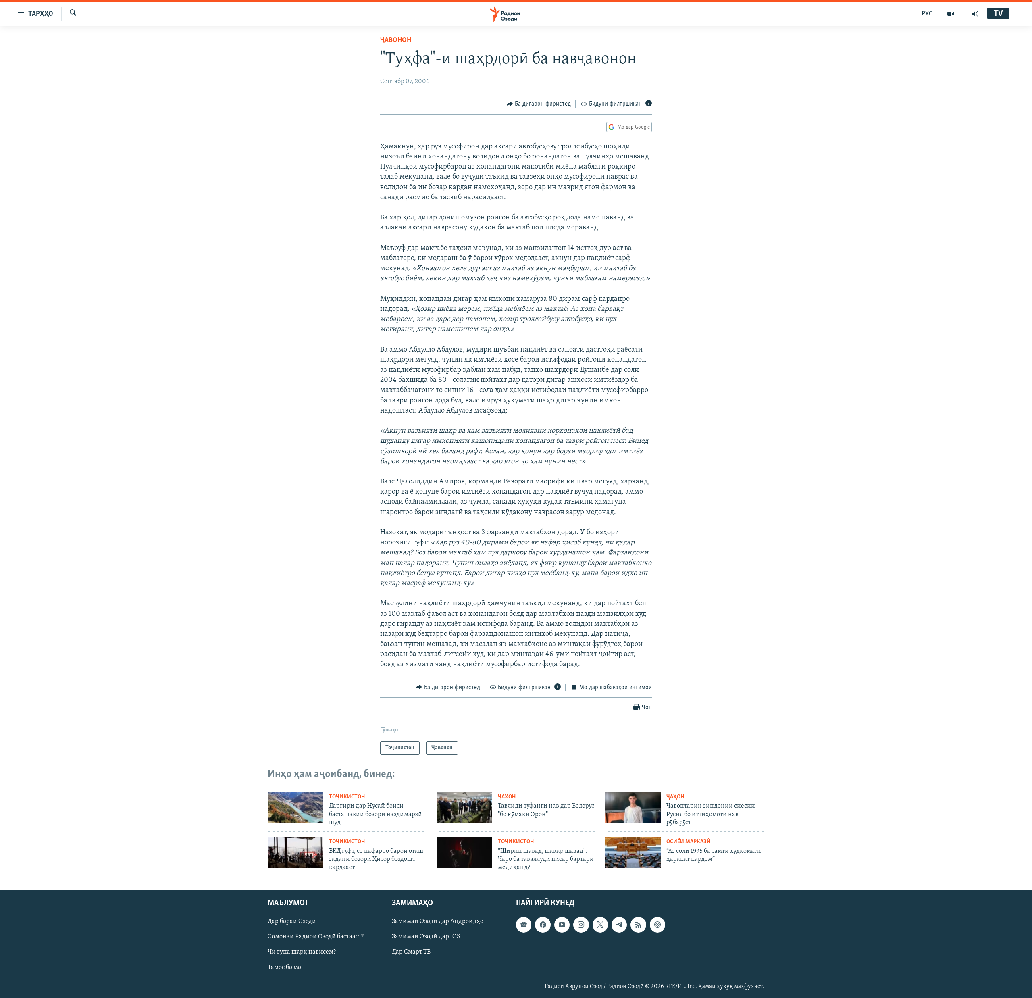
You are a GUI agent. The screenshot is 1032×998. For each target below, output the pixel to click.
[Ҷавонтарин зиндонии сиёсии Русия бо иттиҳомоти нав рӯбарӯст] (633, 807)
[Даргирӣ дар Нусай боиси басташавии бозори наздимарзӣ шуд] (295, 807)
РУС (927, 13)
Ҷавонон (395, 40)
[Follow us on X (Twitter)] (600, 924)
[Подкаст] (657, 924)
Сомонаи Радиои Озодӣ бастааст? (316, 936)
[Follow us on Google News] (523, 924)
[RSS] (638, 924)
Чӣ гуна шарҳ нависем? (302, 952)
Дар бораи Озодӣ (292, 921)
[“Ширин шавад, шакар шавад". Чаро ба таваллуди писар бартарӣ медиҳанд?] (464, 852)
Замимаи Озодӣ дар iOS (426, 936)
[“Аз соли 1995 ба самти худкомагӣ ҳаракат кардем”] (633, 852)
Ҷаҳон (507, 797)
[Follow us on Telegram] (619, 924)
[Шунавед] (975, 14)
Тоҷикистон (347, 797)
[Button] (539, 104)
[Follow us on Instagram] (581, 924)
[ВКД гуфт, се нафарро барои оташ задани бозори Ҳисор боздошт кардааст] (295, 852)
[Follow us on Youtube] (562, 924)
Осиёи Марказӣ (688, 842)
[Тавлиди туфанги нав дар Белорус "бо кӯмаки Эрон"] (464, 807)
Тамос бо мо (284, 967)
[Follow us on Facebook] (542, 924)
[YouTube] (950, 14)
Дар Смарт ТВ (411, 952)
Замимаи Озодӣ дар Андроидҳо (437, 921)
